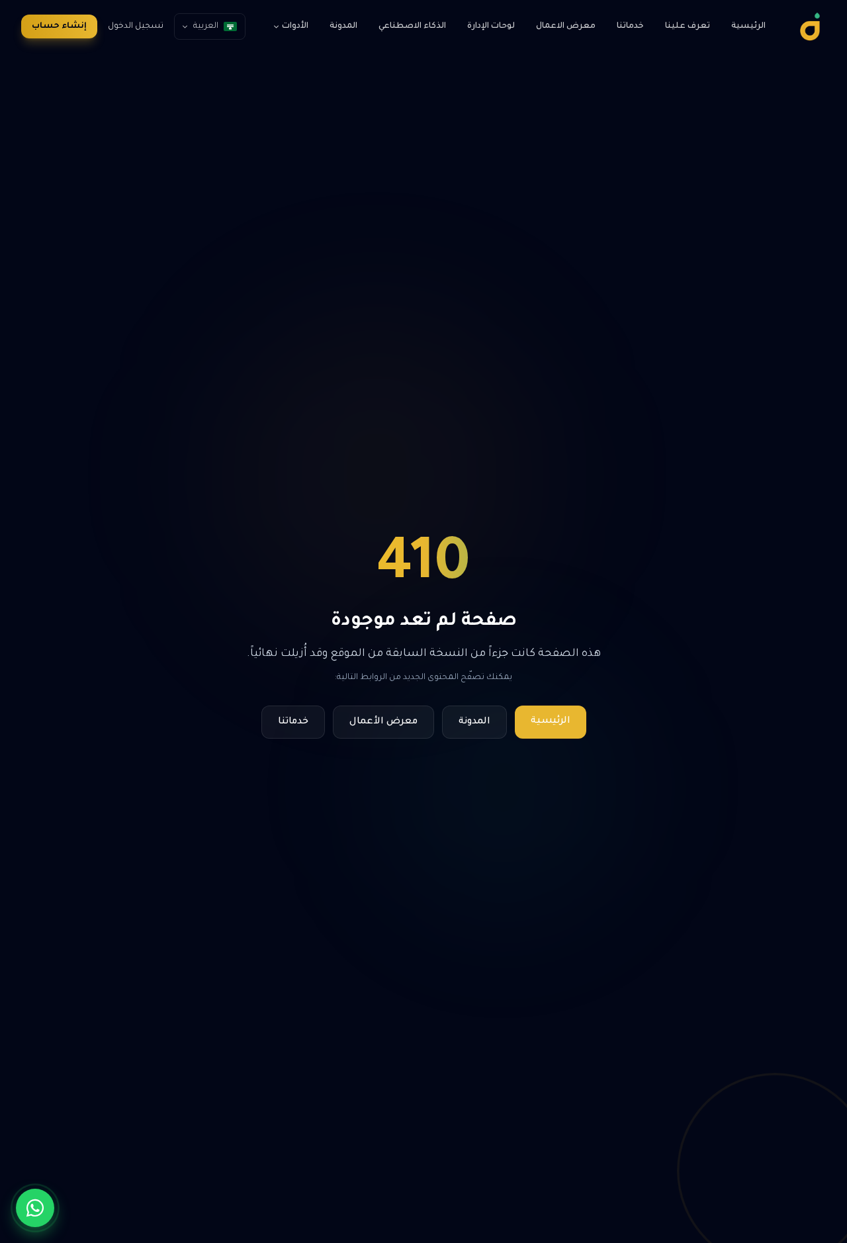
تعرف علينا (687, 26)
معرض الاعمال (566, 26)
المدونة (343, 26)
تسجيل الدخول (135, 26)
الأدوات (295, 26)
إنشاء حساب (59, 26)
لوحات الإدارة (491, 26)
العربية (205, 26)
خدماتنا (630, 26)
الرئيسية (748, 26)
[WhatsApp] (35, 1208)
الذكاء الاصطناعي (412, 26)
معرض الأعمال (383, 722)
